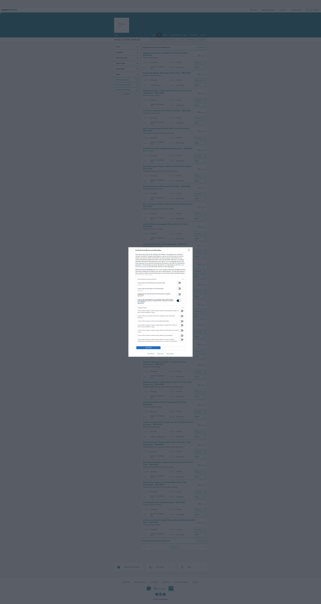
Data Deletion (151, 353)
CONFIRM (148, 347)
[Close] (189, 250)
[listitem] (160, 279)
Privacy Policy (170, 353)
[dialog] (160, 302)
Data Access (160, 353)
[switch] (179, 283)
